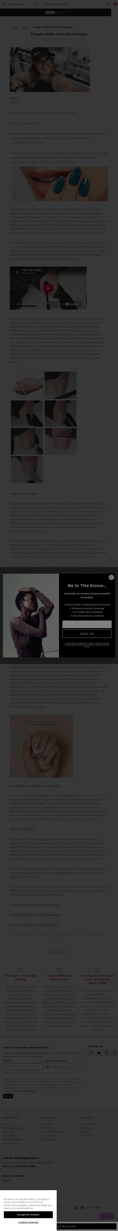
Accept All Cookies (28, 1214)
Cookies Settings (28, 1222)
